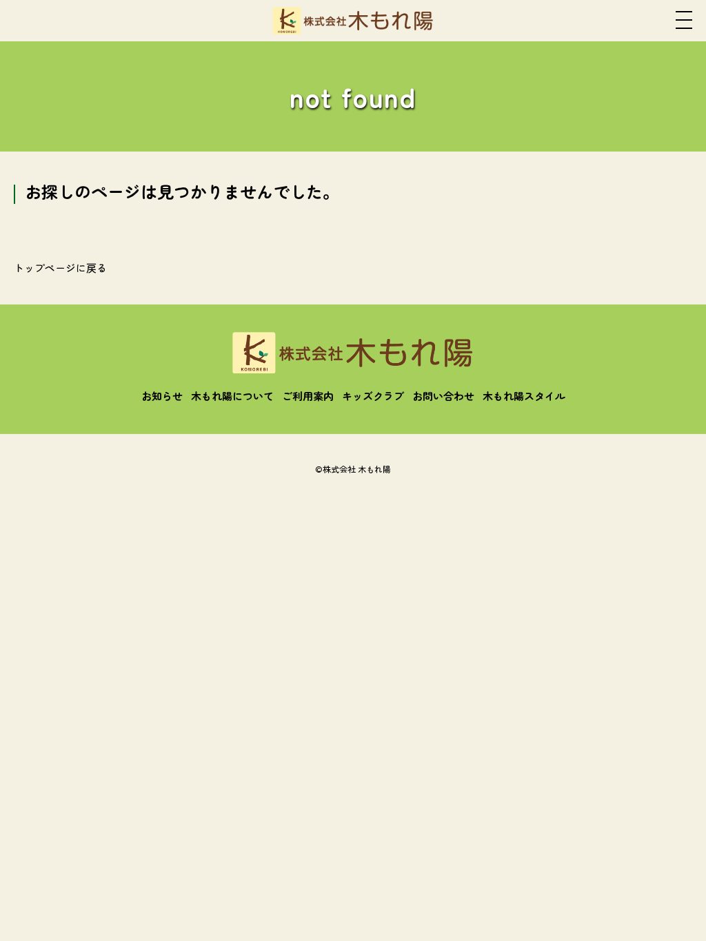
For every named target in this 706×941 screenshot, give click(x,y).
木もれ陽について (232, 396)
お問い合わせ (443, 396)
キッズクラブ (373, 396)
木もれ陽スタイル (524, 396)
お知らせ (162, 396)
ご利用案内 (308, 396)
